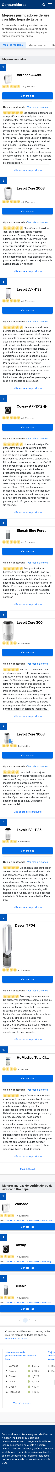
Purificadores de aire (16, 1338)
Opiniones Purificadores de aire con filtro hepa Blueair (28, 1302)
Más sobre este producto (27, 170)
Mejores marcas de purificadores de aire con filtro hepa (20, 1355)
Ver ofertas (27, 1226)
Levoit (12, 1381)
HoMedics (14, 1391)
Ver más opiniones (37, 107)
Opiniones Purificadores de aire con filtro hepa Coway (28, 1261)
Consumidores (14, 5)
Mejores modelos (13, 44)
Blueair (13, 1376)
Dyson (12, 1386)
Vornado (13, 1365)
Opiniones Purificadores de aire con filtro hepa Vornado (29, 1220)
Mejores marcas (37, 45)
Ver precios (27, 95)
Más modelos (27, 1168)
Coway (12, 1371)
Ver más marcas (22, 1403)
